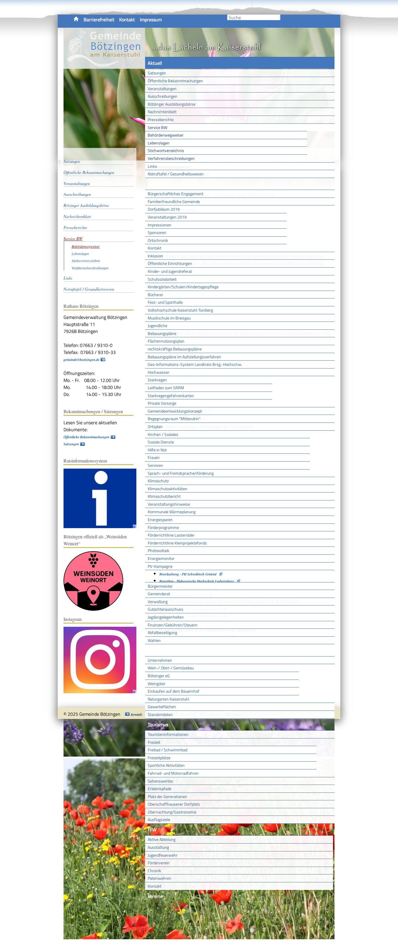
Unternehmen (160, 660)
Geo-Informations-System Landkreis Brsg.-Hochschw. (195, 364)
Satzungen (157, 73)
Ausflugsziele (159, 819)
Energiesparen (160, 519)
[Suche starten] (279, 17)
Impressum (151, 19)
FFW (152, 829)
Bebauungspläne (162, 333)
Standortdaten (160, 714)
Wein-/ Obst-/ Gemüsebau (171, 668)
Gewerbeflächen (162, 706)
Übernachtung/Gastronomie (172, 812)
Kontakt (127, 19)
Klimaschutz (158, 481)
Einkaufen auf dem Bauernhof (173, 691)
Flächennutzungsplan (166, 341)
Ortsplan (155, 426)
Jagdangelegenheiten (166, 617)
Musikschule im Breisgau (169, 318)
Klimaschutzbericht (164, 496)
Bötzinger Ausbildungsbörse (172, 104)
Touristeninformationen (168, 734)
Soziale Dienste (161, 442)
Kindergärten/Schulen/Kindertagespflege (183, 287)
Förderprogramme (163, 527)
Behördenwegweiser (166, 135)
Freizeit (154, 742)
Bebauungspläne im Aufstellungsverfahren (184, 357)
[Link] (103, 526)
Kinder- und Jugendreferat (170, 271)
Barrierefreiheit (99, 19)
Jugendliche (157, 325)
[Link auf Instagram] (103, 691)
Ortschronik (158, 240)
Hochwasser (158, 372)
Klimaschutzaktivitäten (167, 489)
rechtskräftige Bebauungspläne (175, 349)
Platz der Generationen (167, 796)
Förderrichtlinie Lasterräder (171, 535)
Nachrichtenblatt (162, 112)
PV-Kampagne (160, 566)
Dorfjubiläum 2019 (164, 209)
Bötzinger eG (159, 676)
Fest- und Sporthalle (165, 302)
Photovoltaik (158, 550)
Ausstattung (158, 847)
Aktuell (155, 63)
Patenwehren (159, 878)
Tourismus (158, 724)
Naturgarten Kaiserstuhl (168, 699)
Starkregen (157, 380)
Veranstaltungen (162, 88)
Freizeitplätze (159, 758)
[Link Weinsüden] (96, 609)
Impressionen (159, 225)
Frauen (154, 457)
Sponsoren (157, 232)
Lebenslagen (159, 143)
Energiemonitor (161, 558)
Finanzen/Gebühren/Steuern (173, 625)
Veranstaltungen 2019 (167, 217)
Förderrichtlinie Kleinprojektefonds (177, 543)
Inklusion (155, 256)
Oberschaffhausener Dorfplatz (174, 804)
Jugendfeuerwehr (162, 855)
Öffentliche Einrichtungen (170, 263)
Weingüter (156, 683)
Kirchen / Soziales (163, 434)
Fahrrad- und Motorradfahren (173, 773)
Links (152, 166)
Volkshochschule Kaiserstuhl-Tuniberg (180, 310)
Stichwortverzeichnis (166, 150)
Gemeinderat (159, 594)
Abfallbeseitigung (162, 632)
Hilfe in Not (157, 450)
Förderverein (159, 863)
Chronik (154, 870)
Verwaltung (158, 601)
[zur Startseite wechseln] (104, 65)
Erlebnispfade (159, 788)
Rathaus (156, 575)
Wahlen (154, 640)
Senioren (155, 465)
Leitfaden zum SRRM (166, 388)
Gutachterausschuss (165, 609)
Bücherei (155, 294)
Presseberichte (161, 119)
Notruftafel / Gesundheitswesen (176, 174)
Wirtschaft (158, 650)
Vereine (155, 896)
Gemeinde (158, 183)
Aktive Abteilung (161, 839)
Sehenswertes (160, 781)
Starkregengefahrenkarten (171, 395)
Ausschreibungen (162, 96)
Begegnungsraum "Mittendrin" (174, 418)
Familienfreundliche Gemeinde (174, 201)
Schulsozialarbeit (162, 279)
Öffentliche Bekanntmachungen (175, 81)
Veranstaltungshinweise (169, 504)
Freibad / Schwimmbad (167, 750)
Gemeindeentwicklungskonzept (175, 411)
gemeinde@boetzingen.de (81, 359)
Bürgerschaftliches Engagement (175, 194)
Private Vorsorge (162, 403)
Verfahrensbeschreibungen (171, 158)
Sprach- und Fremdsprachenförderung (181, 473)
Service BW (157, 127)
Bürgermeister (160, 586)
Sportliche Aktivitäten (166, 765)
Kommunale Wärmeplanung (172, 512)
